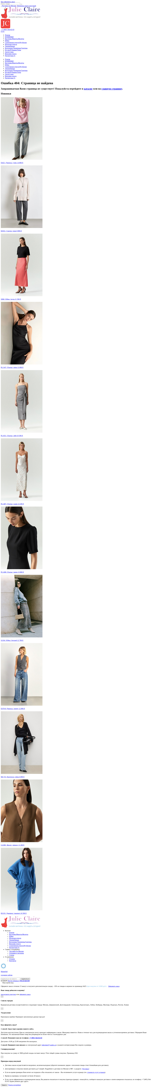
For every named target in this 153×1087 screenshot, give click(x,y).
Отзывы (12, 959)
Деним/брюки (10, 46)
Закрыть (4, 1085)
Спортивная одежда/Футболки (16, 42)
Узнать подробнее (14, 1085)
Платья (7, 35)
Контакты (12, 961)
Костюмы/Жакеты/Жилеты (14, 39)
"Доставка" (85, 1069)
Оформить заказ (113, 986)
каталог (88, 88)
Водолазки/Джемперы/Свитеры (16, 48)
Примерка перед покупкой (26, 6)
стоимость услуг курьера (96, 1072)
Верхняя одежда (10, 54)
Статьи (11, 955)
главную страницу (111, 88)
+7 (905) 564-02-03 (7, 29)
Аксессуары (9, 52)
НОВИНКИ (9, 37)
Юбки (7, 41)
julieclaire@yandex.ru (49, 1045)
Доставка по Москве (8, 6)
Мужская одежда (11, 44)
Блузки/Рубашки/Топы (13, 50)
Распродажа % (10, 56)
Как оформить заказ (8, 2)
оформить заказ (25, 994)
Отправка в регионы (16, 953)
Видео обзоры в (19, 981)
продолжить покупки (8, 994)
